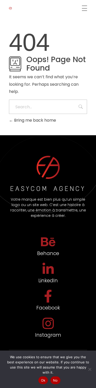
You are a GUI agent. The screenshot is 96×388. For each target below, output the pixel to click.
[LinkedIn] (48, 269)
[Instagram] (48, 323)
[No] (89, 369)
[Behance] (48, 241)
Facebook (48, 307)
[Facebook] (48, 296)
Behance (48, 253)
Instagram (48, 335)
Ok (43, 380)
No (55, 380)
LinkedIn (48, 280)
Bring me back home (34, 120)
